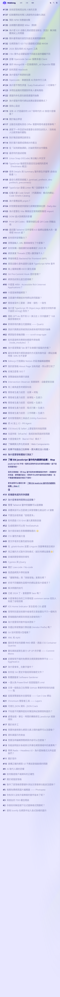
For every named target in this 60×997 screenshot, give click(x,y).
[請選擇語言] (57, 3)
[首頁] (9, 3)
